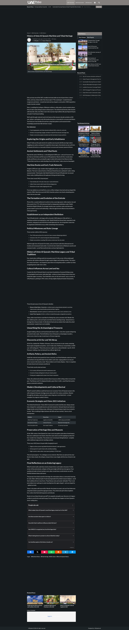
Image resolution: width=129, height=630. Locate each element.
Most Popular (90, 37)
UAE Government (80, 2)
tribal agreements (32, 210)
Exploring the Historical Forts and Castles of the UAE (34, 606)
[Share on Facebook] (30, 552)
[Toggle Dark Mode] (95, 2)
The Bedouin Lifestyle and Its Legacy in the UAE (83, 135)
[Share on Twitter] (37, 552)
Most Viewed (82, 37)
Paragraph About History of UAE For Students (95, 145)
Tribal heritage (45, 556)
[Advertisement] (64, 20)
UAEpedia (36, 40)
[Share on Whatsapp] (51, 552)
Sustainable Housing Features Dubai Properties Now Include (48, 6)
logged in (50, 616)
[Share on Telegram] (65, 552)
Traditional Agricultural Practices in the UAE (50, 606)
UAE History (43, 33)
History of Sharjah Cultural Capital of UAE (67, 606)
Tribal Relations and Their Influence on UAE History (84, 145)
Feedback (72, 547)
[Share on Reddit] (58, 552)
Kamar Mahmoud (47, 40)
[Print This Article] (72, 552)
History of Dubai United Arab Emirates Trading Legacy (95, 135)
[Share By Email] (44, 552)
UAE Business (88, 2)
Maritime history (36, 556)
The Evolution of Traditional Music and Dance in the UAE (93, 59)
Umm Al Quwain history (63, 556)
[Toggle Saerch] (99, 2)
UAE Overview (70, 2)
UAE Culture (53, 556)
